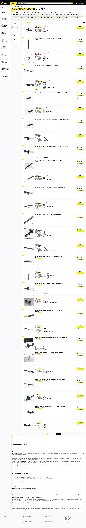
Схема (37, 89)
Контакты (83, 0)
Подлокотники (3, 26)
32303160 (39, 395)
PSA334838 (39, 27)
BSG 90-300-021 (40, 81)
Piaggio (82, 15)
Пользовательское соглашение (28, 520)
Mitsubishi (56, 15)
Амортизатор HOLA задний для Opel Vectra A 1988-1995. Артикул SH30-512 (48, 310)
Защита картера (4, 12)
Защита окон (3, 60)
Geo (39, 14)
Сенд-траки (3, 67)
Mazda (46, 15)
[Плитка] (82, 22)
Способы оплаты (10, 0)
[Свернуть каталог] (9, 7)
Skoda (48, 17)
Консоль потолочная (4, 70)
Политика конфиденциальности (28, 521)
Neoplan (61, 15)
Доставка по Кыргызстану (48, 521)
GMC (34, 14)
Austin (33, 12)
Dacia (73, 12)
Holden (50, 14)
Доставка (6, 0)
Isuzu (71, 14)
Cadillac (49, 12)
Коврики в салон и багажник (4, 15)
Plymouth (14, 17)
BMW (36, 12)
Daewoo (77, 12)
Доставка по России (47, 516)
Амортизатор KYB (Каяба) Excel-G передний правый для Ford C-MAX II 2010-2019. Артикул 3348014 (53, 52)
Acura (14, 12)
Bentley (42, 12)
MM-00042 (39, 272)
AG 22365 (39, 339)
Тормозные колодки (4, 18)
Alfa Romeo (17, 12)
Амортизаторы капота (4, 25)
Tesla (75, 17)
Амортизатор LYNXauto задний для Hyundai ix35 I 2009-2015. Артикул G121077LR (49, 174)
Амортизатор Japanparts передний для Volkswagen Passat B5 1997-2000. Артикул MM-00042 (52, 270)
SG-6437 (39, 135)
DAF (70, 12)
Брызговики (3, 21)
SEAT (38, 17)
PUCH (75, 15)
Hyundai (61, 14)
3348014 (39, 54)
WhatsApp (28, 0)
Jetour (80, 14)
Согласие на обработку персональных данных (30, 522)
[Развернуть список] (16, 43)
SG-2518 (39, 245)
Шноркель (2, 63)
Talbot (69, 17)
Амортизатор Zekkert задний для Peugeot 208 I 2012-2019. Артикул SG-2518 (48, 243)
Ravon (29, 17)
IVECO (64, 14)
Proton (26, 17)
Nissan (65, 15)
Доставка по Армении (47, 517)
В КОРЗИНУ (81, 41)
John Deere (14, 15)
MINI (39, 15)
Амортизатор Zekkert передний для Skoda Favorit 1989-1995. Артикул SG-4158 (49, 283)
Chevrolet (59, 12)
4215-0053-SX (40, 108)
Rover (36, 17)
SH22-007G (39, 408)
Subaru (63, 17)
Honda (54, 14)
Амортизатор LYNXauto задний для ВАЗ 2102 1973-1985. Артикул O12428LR (48, 214)
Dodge (17, 14)
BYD (39, 12)
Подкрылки (3, 32)
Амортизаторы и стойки (4, 20)
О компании (79, 0)
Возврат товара (25, 517)
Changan (52, 12)
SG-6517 (39, 326)
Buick (45, 12)
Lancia (21, 15)
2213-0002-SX (40, 381)
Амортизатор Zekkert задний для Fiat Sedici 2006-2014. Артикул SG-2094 (48, 65)
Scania (45, 17)
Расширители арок (4, 48)
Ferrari (23, 14)
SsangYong (58, 17)
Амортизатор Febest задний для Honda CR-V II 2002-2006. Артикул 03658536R (49, 256)
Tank (72, 17)
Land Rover (25, 15)
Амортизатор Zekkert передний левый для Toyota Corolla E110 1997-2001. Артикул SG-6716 (51, 146)
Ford (28, 14)
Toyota (78, 17)
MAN (34, 15)
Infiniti (68, 14)
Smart (51, 17)
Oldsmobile (68, 15)
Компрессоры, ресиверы (5, 69)
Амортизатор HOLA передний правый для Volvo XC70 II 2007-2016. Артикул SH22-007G (50, 406)
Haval (47, 14)
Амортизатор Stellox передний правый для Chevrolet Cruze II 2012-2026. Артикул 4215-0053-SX (52, 106)
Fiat (25, 14)
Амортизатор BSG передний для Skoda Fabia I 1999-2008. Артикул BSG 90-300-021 (50, 79)
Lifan (31, 15)
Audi (30, 12)
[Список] (84, 22)
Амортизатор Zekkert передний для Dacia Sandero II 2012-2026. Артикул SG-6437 (49, 133)
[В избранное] (84, 25)
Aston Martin (26, 12)
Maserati (43, 15)
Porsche (22, 17)
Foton (31, 14)
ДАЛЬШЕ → (58, 434)
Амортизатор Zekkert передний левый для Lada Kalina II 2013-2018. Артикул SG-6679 (50, 187)
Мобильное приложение (27, 516)
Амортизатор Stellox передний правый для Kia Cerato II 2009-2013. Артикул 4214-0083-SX (51, 92)
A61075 (39, 299)
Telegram (24, 0)
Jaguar (74, 14)
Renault (32, 17)
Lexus (29, 15)
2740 (54, 434)
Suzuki (66, 17)
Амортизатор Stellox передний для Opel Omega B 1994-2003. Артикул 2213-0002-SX (50, 379)
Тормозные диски (4, 17)
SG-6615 (39, 368)
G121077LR (39, 176)
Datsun (14, 14)
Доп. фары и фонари (4, 62)
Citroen (68, 12)
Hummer (57, 14)
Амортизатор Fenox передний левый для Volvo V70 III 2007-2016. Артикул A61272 (49, 352)
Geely (37, 14)
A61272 (39, 354)
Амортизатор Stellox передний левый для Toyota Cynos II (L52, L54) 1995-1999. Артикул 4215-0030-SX (53, 119)
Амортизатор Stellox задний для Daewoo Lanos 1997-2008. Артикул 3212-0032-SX (49, 201)
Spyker (54, 17)
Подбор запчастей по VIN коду (18, 0)
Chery (56, 12)
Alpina (22, 12)
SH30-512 (39, 312)
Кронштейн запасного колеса (4, 50)
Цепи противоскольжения (5, 68)
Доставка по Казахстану (47, 520)
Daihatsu (81, 12)
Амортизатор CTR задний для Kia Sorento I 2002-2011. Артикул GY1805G (48, 38)
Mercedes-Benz (51, 15)
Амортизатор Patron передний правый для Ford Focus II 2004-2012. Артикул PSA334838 (51, 25)
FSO (20, 14)
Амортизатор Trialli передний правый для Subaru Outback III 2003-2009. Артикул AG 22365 (51, 337)
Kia (18, 15)
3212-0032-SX (40, 203)
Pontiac (18, 17)
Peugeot (79, 15)
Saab (41, 17)
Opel (72, 15)
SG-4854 (39, 422)
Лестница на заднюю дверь (5, 71)
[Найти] (72, 3)
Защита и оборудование (5, 76)
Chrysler (64, 12)
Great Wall (43, 14)
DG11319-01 (40, 230)
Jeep (77, 14)
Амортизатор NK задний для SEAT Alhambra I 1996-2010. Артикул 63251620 (48, 160)
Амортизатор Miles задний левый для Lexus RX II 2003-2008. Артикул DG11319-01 (49, 228)
